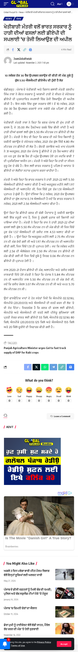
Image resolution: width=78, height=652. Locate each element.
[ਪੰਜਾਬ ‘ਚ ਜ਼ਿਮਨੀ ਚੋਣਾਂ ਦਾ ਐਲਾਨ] (64, 611)
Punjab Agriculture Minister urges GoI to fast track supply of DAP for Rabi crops (35, 350)
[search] (52, 4)
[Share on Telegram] (53, 367)
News (9, 19)
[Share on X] (18, 50)
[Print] (30, 50)
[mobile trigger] (7, 4)
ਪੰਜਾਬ (18, 19)
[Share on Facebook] (13, 50)
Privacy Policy (44, 642)
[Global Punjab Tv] (19, 4)
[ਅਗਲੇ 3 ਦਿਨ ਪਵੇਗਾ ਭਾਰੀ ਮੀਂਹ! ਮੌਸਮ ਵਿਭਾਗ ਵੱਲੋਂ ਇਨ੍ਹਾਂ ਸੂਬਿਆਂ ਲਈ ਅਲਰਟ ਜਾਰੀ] (64, 574)
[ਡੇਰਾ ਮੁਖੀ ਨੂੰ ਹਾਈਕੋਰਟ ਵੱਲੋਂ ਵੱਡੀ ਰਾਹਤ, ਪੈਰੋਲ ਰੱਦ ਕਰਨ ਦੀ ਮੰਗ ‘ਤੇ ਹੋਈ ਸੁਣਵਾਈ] (64, 628)
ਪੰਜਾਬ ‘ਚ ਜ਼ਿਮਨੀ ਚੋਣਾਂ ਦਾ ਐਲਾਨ (20, 608)
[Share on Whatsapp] (45, 367)
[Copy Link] (24, 50)
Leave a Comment (62, 416)
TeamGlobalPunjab (22, 58)
